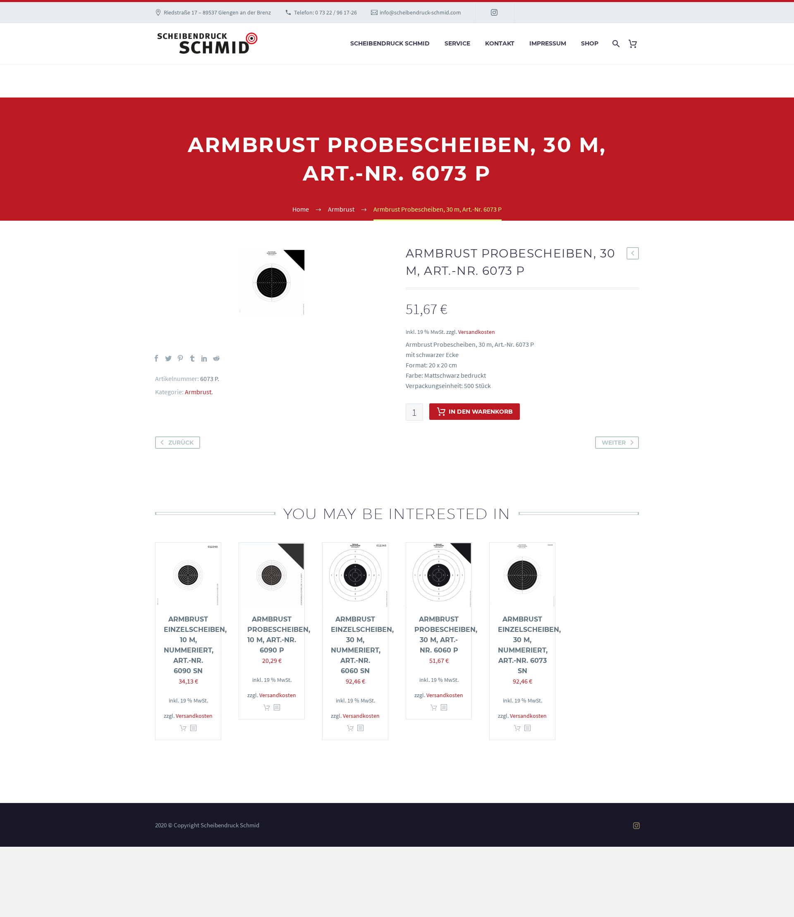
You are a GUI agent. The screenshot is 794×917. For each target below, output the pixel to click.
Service (457, 43)
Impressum (547, 43)
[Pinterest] (180, 358)
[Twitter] (168, 358)
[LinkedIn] (204, 358)
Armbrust (198, 392)
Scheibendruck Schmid (390, 43)
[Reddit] (216, 358)
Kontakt (499, 43)
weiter (614, 442)
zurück (181, 442)
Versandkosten (476, 332)
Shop (589, 43)
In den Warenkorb (481, 411)
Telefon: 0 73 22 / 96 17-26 (325, 12)
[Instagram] (494, 12)
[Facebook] (156, 358)
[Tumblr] (192, 358)
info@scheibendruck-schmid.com (420, 12)
